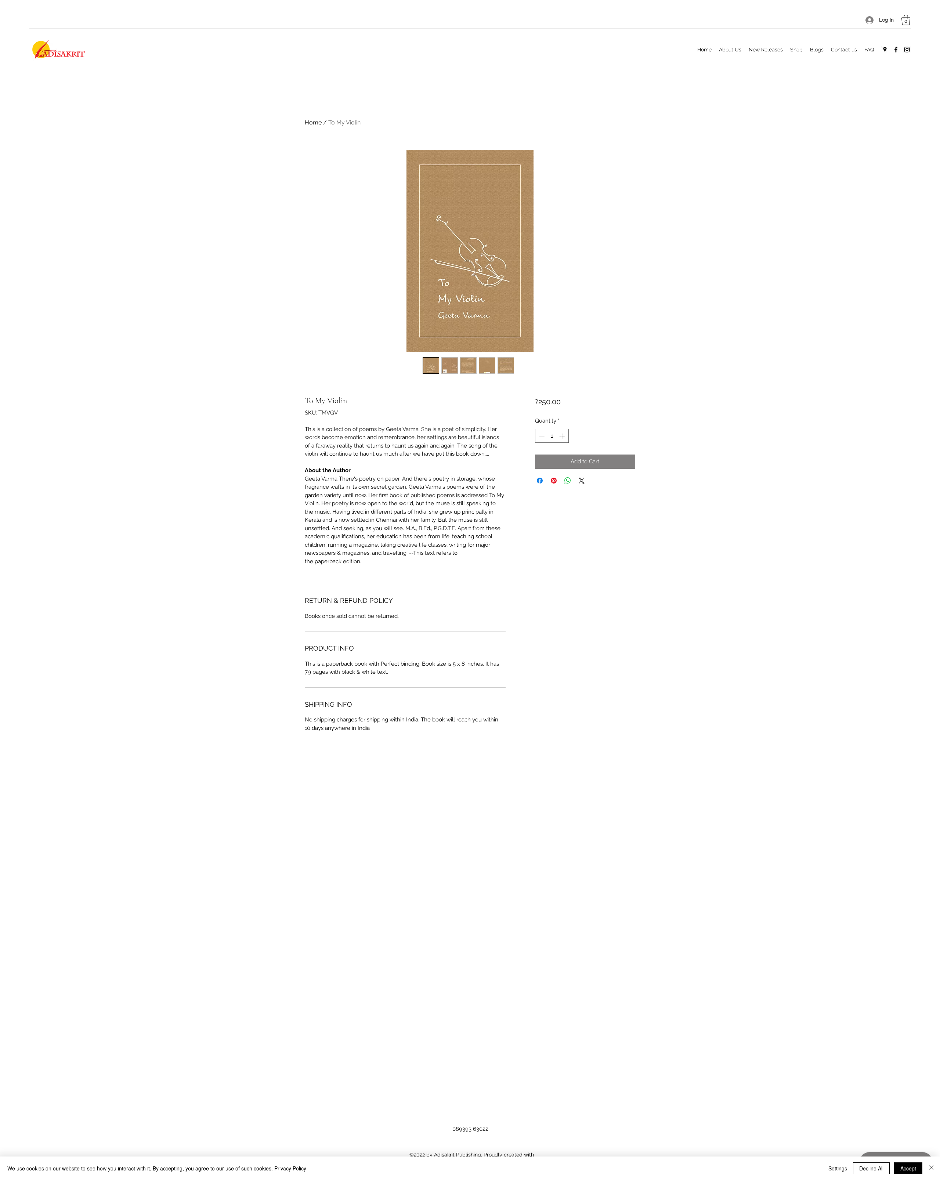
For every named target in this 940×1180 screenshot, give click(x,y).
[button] (905, 20)
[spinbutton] (552, 436)
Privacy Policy (290, 1168)
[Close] (931, 1168)
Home (313, 122)
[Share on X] (581, 480)
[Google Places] (885, 49)
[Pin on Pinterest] (553, 480)
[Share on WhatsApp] (567, 480)
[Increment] (563, 436)
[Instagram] (907, 49)
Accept (908, 1168)
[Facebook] (896, 49)
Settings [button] (837, 1168)
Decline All (871, 1168)
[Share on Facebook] (539, 480)
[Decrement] (541, 436)
